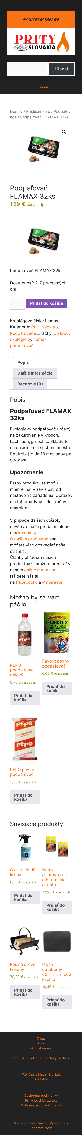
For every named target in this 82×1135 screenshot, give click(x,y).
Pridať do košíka (46, 303)
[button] (64, 132)
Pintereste (52, 582)
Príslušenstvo (38, 111)
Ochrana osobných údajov (41, 1105)
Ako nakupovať (41, 1048)
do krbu (61, 333)
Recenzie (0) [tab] (30, 384)
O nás (41, 1038)
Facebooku (27, 582)
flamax (40, 339)
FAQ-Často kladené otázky (41, 1074)
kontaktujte (29, 532)
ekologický (20, 339)
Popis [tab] (23, 362)
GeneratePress (41, 1128)
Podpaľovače (23, 333)
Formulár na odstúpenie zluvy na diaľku (41, 1058)
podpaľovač (22, 345)
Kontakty (41, 1079)
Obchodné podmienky (41, 1095)
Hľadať (41, 58)
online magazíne (40, 569)
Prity (41, 1043)
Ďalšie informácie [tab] (34, 373)
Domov (16, 111)
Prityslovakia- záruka (41, 1100)
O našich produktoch (30, 538)
